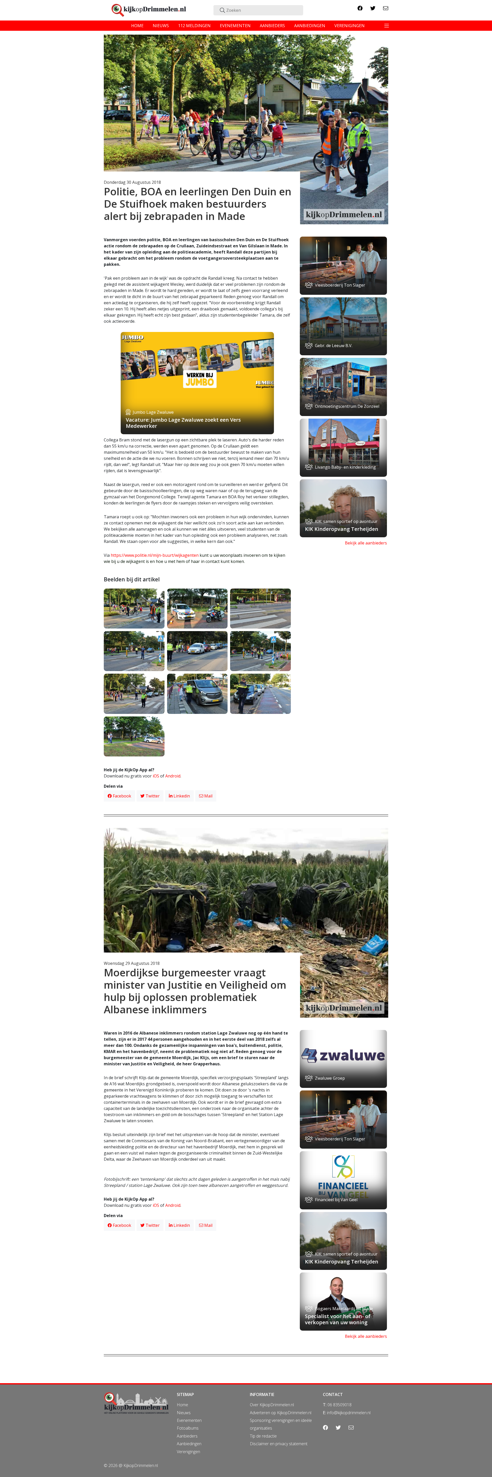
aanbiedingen (309, 25)
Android (172, 776)
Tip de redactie (263, 1436)
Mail (207, 796)
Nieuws (184, 1412)
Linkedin (181, 796)
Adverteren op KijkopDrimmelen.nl (280, 1412)
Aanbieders (187, 1436)
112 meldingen (194, 25)
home (137, 25)
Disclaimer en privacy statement (279, 1443)
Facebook (121, 796)
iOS (156, 776)
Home (182, 1405)
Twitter (152, 796)
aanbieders (272, 25)
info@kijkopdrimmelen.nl (349, 1412)
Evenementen (189, 1420)
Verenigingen (188, 1451)
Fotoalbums (188, 1428)
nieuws (161, 25)
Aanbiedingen (189, 1443)
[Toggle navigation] (386, 26)
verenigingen (349, 25)
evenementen (235, 25)
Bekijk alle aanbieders (366, 543)
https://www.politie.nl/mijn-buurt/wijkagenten (155, 555)
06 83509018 (339, 1405)
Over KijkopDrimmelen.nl (272, 1405)
